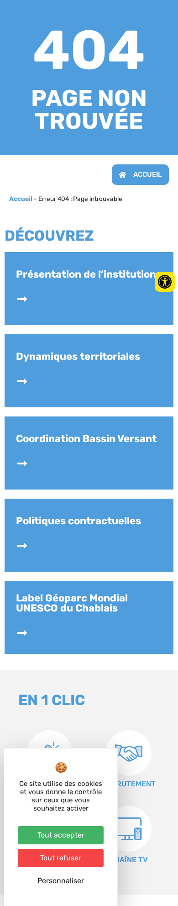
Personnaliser (60, 880)
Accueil (20, 198)
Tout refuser (60, 857)
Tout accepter (60, 835)
